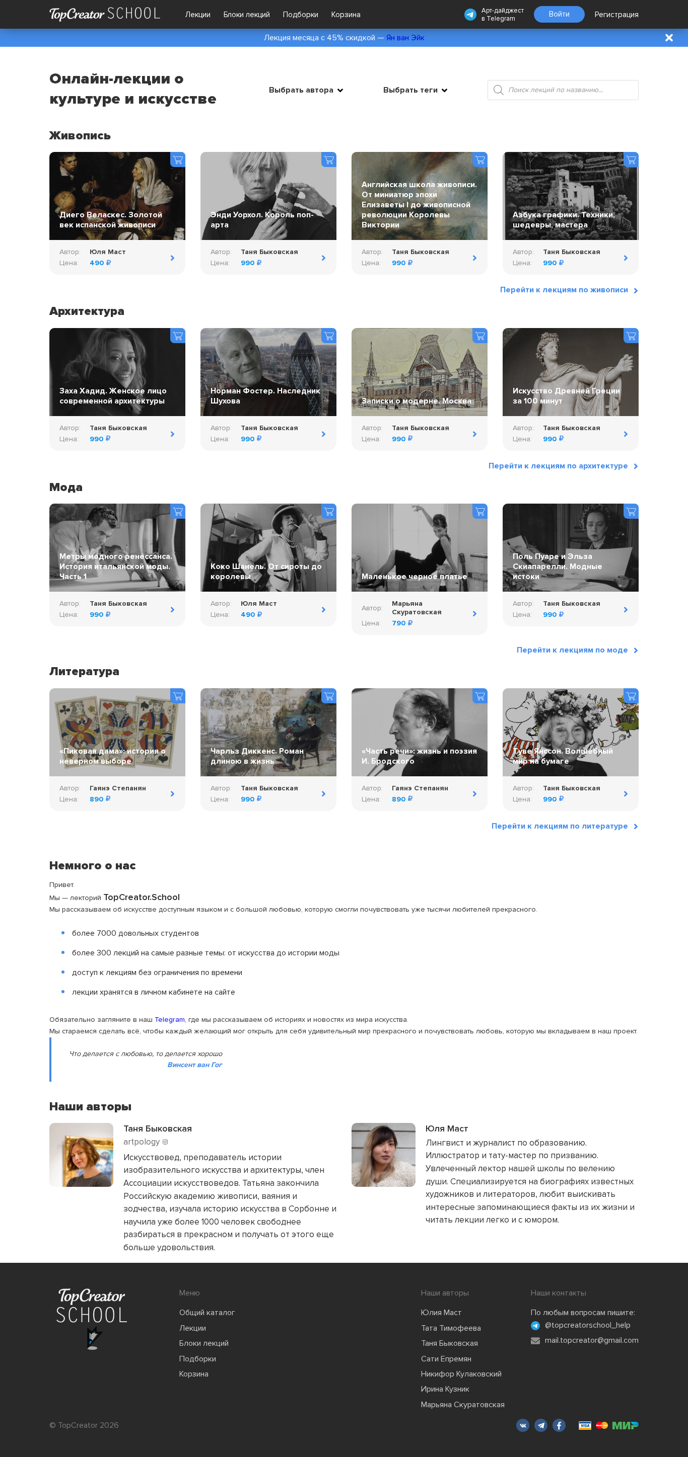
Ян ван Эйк (405, 38)
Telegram (501, 19)
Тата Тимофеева (451, 1328)
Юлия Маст (441, 1313)
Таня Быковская (449, 1343)
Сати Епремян (446, 1359)
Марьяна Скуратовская (463, 1405)
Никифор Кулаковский (461, 1374)
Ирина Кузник (445, 1389)
